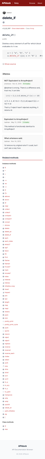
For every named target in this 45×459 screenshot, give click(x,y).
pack (6, 315)
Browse (32, 3)
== (6, 187)
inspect (7, 292)
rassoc (7, 334)
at (5, 203)
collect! (7, 212)
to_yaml (7, 392)
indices (7, 283)
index (7, 276)
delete (7, 228)
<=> (6, 183)
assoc (7, 200)
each (6, 238)
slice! (7, 372)
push (6, 328)
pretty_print (9, 321)
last (6, 299)
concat (7, 222)
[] (5, 190)
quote (7, 331)
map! (6, 308)
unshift (7, 404)
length (7, 302)
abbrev (7, 196)
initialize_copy (10, 286)
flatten (7, 260)
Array (32, 28)
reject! (7, 340)
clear (6, 206)
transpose (8, 395)
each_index (9, 241)
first (6, 257)
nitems (7, 312)
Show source (10, 64)
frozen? (7, 267)
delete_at (8, 231)
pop (6, 318)
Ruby (16, 3)
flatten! (7, 264)
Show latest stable (18, 28)
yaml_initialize (10, 411)
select (7, 360)
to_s (6, 388)
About (40, 3)
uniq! (6, 401)
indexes (7, 279)
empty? (7, 244)
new (6, 429)
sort (6, 376)
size (6, 366)
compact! (8, 219)
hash (6, 270)
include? (8, 273)
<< (6, 180)
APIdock (6, 3)
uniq (6, 398)
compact (8, 215)
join (6, 296)
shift (6, 363)
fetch (7, 251)
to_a (6, 382)
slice (6, 369)
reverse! (8, 350)
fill (5, 254)
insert (7, 289)
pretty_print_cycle (11, 324)
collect (7, 209)
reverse (7, 347)
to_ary (7, 385)
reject (7, 337)
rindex (7, 356)
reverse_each (9, 353)
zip (6, 414)
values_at (8, 408)
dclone (7, 225)
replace (7, 344)
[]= (6, 193)
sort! (6, 379)
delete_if (14, 56)
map (6, 305)
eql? (6, 248)
